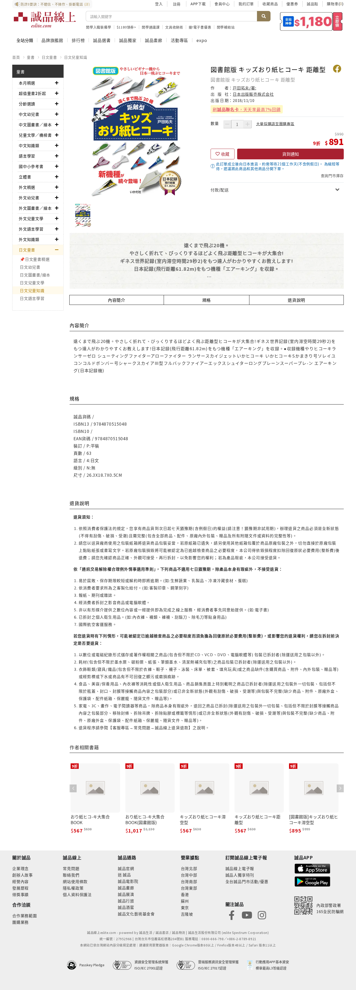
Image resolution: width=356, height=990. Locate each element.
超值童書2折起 (32, 93)
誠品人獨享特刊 (239, 875)
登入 (159, 3)
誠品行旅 (126, 900)
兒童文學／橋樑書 (35, 135)
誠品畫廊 (153, 40)
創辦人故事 (22, 875)
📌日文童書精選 (35, 259)
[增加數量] (247, 124)
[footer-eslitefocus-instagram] (262, 914)
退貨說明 (296, 300)
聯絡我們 (71, 875)
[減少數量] (227, 124)
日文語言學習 (32, 298)
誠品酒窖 (126, 907)
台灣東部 (189, 888)
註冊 (176, 4)
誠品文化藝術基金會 (136, 913)
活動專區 (179, 40)
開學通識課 (151, 27)
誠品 (126, 874)
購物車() (335, 3)
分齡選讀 (27, 103)
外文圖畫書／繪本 (35, 208)
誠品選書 (102, 40)
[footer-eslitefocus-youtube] (247, 914)
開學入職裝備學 (98, 27)
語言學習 (27, 156)
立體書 (25, 176)
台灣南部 (189, 881)
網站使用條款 (75, 881)
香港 (185, 894)
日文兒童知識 (75, 57)
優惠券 (292, 3)
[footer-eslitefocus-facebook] (231, 914)
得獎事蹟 (20, 894)
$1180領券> (126, 27)
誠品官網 (126, 868)
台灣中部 (189, 875)
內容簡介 (116, 300)
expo (202, 40)
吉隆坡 (187, 914)
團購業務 (20, 922)
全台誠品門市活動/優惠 (246, 881)
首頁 (16, 57)
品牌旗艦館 (52, 40)
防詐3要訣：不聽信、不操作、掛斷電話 (55, 4)
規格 (206, 300)
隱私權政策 (73, 888)
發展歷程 (20, 888)
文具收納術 (174, 27)
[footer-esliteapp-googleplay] (312, 881)
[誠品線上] (44, 19)
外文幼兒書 (29, 197)
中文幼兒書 (29, 114)
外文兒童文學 (31, 218)
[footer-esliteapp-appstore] (312, 868)
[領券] (311, 21)
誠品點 (312, 3)
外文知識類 (29, 239)
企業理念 (20, 868)
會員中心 (222, 3)
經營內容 (20, 881)
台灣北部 (189, 868)
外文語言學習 (31, 229)
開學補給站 (226, 27)
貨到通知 (290, 154)
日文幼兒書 (30, 267)
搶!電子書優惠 (200, 27)
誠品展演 (126, 894)
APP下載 (198, 3)
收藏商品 (270, 3)
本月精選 (27, 83)
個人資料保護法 (77, 894)
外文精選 (27, 187)
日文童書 (49, 57)
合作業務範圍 (24, 915)
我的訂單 (246, 3)
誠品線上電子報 (239, 868)
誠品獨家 (128, 40)
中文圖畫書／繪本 (35, 124)
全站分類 (24, 40)
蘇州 (185, 901)
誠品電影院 (128, 881)
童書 (31, 57)
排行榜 (78, 40)
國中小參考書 (31, 166)
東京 (185, 907)
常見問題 (71, 868)
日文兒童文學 (32, 282)
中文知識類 (29, 145)
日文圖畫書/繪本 (35, 274)
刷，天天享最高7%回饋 (247, 109)
